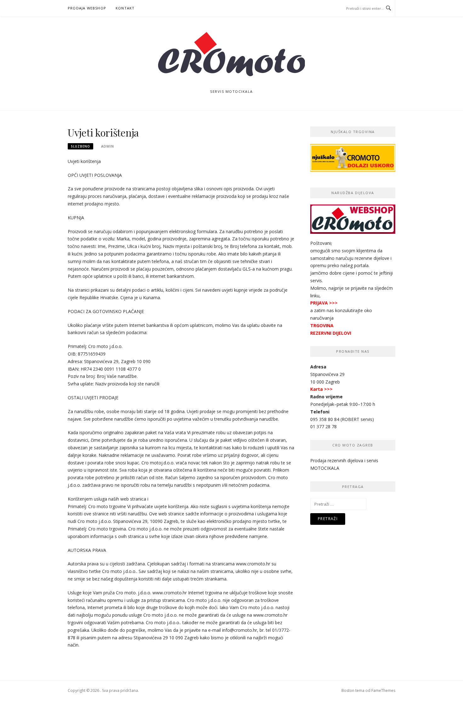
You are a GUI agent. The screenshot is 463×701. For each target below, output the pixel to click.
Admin (107, 146)
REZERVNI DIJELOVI (330, 333)
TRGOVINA (322, 325)
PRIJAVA (319, 303)
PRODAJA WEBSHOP (87, 8)
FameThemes (383, 690)
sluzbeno (80, 146)
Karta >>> (321, 389)
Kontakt (125, 8)
